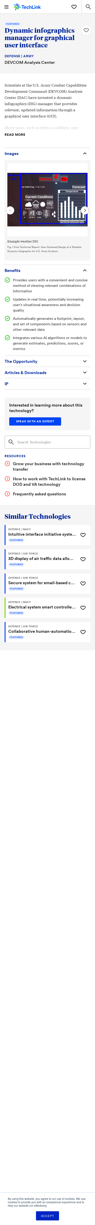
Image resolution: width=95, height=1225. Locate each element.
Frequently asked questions (39, 494)
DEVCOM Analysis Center (30, 62)
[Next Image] (85, 210)
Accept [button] (47, 1216)
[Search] (11, 442)
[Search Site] (88, 7)
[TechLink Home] (27, 6)
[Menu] (6, 7)
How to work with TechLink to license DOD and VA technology (49, 481)
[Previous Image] (10, 210)
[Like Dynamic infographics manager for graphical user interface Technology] (86, 30)
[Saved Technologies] (74, 7)
